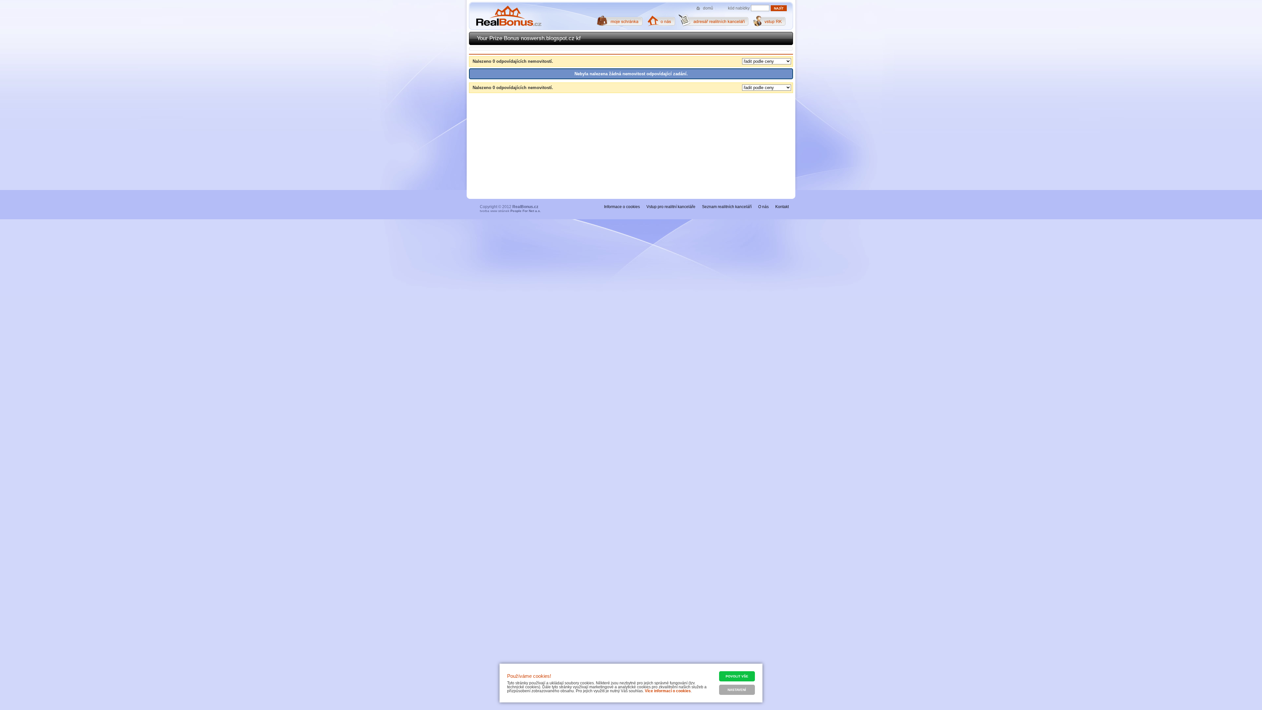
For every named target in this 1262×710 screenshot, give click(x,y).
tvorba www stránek (510, 211)
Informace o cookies (622, 207)
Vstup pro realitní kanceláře (670, 207)
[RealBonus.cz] (509, 16)
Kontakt (782, 207)
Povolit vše (737, 676)
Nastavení (737, 690)
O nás (763, 207)
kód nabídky (739, 8)
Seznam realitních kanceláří (727, 207)
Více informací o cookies (668, 691)
